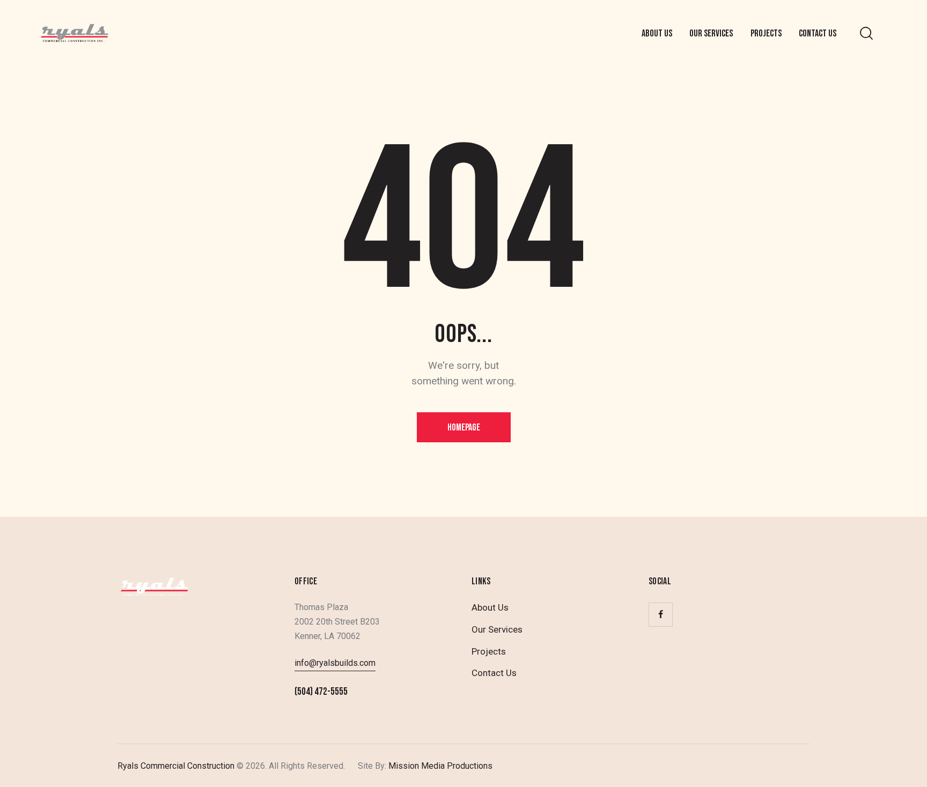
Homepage (463, 427)
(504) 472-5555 (321, 692)
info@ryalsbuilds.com (335, 663)
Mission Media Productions (439, 766)
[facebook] (661, 615)
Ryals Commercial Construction (175, 766)
